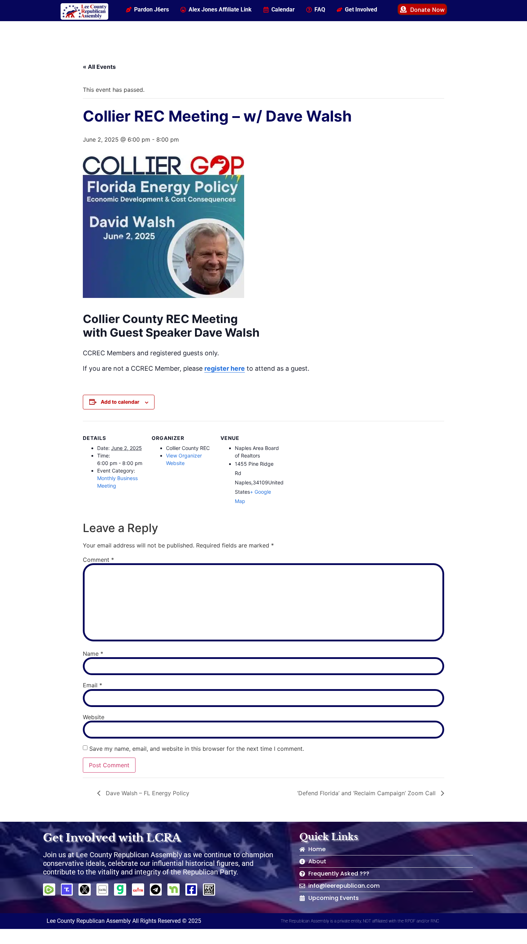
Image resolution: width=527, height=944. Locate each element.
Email (92, 685)
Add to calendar (120, 402)
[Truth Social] (67, 889)
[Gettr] (138, 889)
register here (224, 368)
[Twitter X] (85, 889)
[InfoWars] (209, 889)
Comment (98, 560)
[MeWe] (102, 889)
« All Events (99, 66)
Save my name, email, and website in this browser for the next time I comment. (196, 748)
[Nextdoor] (173, 889)
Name (93, 653)
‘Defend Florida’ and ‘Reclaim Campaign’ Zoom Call (367, 793)
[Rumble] (49, 889)
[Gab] (120, 889)
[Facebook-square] (191, 889)
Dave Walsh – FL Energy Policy (146, 793)
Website (93, 717)
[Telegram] (156, 889)
